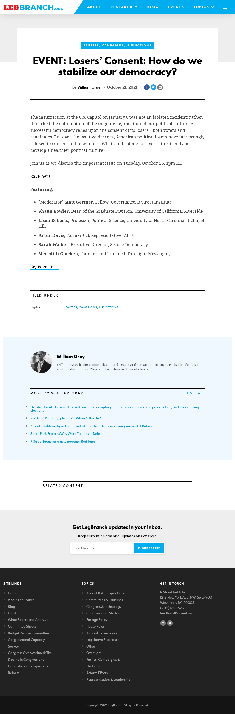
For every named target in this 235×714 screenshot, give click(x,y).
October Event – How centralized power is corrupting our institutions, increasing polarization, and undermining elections (114, 409)
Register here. (44, 266)
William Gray (89, 87)
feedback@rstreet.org (176, 613)
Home (12, 593)
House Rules (95, 626)
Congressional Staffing (103, 613)
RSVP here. (41, 176)
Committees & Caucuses (104, 600)
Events (176, 7)
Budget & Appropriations (105, 593)
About (94, 7)
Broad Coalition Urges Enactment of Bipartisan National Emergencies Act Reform (91, 426)
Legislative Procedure (102, 639)
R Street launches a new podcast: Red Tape (62, 441)
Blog (153, 7)
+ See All (196, 393)
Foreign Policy (97, 619)
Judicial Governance (102, 633)
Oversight (93, 653)
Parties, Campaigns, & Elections (118, 45)
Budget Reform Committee (28, 633)
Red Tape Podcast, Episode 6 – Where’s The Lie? (65, 418)
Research (122, 7)
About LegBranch (21, 600)
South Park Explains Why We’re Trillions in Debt (65, 433)
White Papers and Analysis (28, 619)
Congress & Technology (104, 606)
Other (90, 646)
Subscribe (150, 548)
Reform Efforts (97, 673)
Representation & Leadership (108, 679)
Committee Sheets (22, 626)
